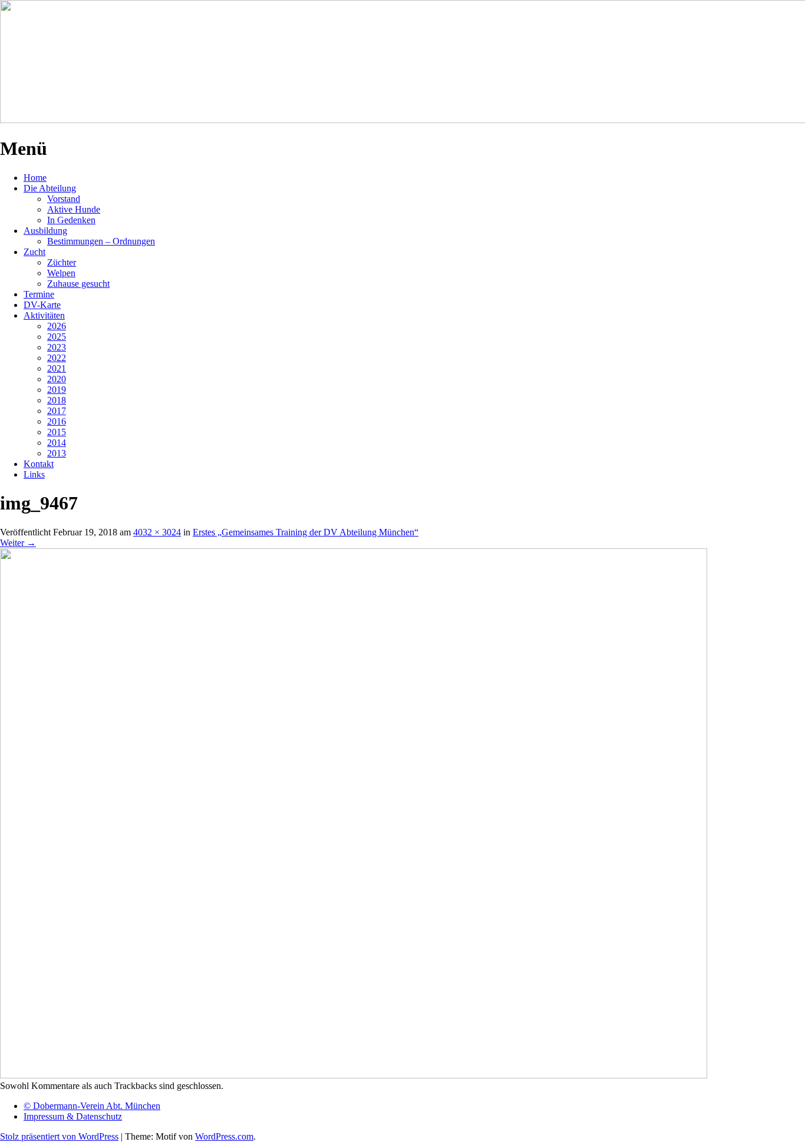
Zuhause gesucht (78, 284)
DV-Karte (42, 305)
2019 (56, 390)
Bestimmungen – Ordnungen (101, 241)
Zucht (34, 252)
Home (35, 178)
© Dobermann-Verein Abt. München (92, 1106)
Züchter (61, 262)
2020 (56, 379)
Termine (39, 294)
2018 (56, 400)
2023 (56, 347)
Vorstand (63, 199)
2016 (56, 421)
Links (34, 474)
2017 (56, 411)
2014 (56, 443)
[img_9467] (353, 1075)
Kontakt (39, 464)
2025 (56, 337)
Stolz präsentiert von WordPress (59, 1136)
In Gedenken (71, 220)
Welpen (61, 273)
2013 (56, 453)
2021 (56, 368)
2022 (56, 358)
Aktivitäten (44, 315)
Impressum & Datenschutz (73, 1116)
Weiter (18, 543)
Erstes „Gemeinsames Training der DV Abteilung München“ (305, 532)
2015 (56, 432)
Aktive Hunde (73, 209)
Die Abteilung (50, 188)
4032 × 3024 (157, 532)
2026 (56, 326)
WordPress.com (224, 1136)
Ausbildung (45, 231)
